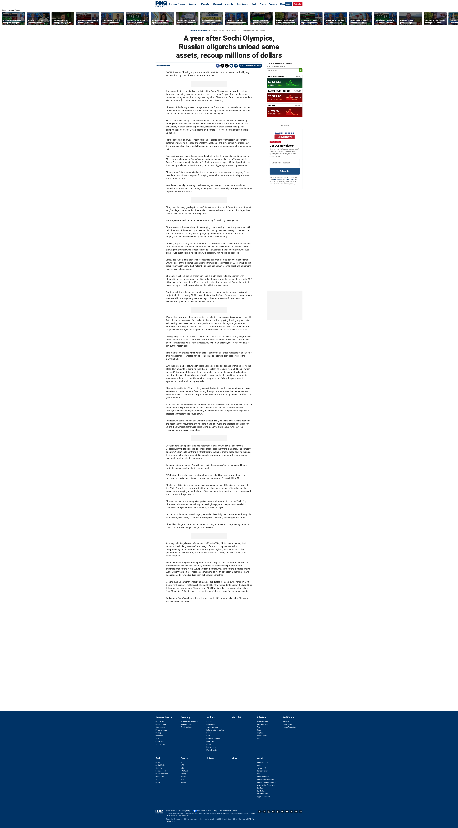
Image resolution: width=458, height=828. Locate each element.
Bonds (208, 733)
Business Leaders (213, 739)
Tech (254, 4)
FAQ (258, 774)
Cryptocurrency (212, 727)
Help (215, 811)
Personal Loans (161, 730)
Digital (158, 762)
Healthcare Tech (162, 774)
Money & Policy (186, 724)
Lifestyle (229, 4)
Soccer (183, 777)
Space (158, 782)
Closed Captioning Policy (266, 782)
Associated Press (163, 66)
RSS (287, 811)
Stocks (209, 721)
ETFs (208, 736)
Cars (259, 730)
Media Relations (263, 777)
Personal (286, 721)
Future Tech (160, 777)
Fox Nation (261, 791)
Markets (205, 4)
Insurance (159, 736)
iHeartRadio (300, 811)
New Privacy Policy (184, 811)
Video (263, 4)
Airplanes (260, 733)
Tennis (183, 782)
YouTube (273, 811)
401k (157, 739)
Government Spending (189, 721)
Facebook (218, 66)
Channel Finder (262, 762)
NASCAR (184, 771)
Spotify (296, 811)
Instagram (269, 811)
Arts (258, 739)
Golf (182, 779)
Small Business (186, 727)
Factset (226, 813)
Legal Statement (183, 815)
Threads (227, 66)
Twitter (222, 66)
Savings (158, 733)
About (260, 758)
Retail (208, 744)
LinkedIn (282, 811)
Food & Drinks (262, 736)
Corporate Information (265, 779)
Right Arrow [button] (453, 18)
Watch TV (297, 4)
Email (236, 66)
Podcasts (273, 4)
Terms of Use (289, 179)
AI (156, 779)
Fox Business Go (263, 794)
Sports (184, 758)
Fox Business (161, 4)
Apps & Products (263, 797)
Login (288, 4)
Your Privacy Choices (204, 811)
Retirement (160, 741)
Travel (259, 727)
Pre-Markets (211, 747)
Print (231, 66)
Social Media (160, 765)
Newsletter (291, 811)
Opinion (210, 758)
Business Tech (161, 771)
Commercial (287, 724)
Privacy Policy (277, 179)
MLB (182, 768)
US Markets (210, 724)
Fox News (260, 788)
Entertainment (262, 721)
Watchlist (217, 4)
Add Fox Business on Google (251, 65)
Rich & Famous (262, 724)
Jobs (259, 765)
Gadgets (159, 768)
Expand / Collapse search (282, 4)
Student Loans (161, 724)
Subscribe (285, 171)
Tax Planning (160, 744)
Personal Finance (177, 4)
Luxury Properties (289, 727)
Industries (210, 741)
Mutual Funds (211, 750)
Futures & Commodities (215, 730)
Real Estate (242, 4)
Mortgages (160, 721)
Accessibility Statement (266, 785)
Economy (193, 4)
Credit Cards (160, 727)
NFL (182, 762)
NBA (182, 765)
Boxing (183, 774)
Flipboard (278, 811)
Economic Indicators (199, 31)
